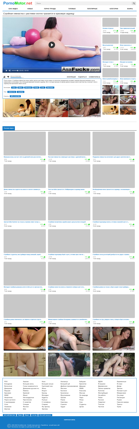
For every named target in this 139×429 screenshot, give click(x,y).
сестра (34, 415)
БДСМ (100, 381)
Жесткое (64, 388)
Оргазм (63, 397)
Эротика (45, 409)
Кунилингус (65, 393)
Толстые (101, 404)
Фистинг (26, 406)
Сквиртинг (101, 402)
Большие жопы (28, 384)
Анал (14, 87)
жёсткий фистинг (9, 415)
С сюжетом (27, 402)
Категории (114, 9)
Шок (24, 409)
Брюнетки (82, 384)
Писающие (121, 397)
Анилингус (64, 381)
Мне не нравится (8, 76)
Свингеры (64, 402)
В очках (119, 384)
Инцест (44, 391)
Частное (101, 406)
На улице (120, 395)
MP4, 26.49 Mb (15, 96)
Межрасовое (121, 393)
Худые (63, 406)
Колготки (101, 391)
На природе (83, 395)
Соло (6, 404)
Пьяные (44, 400)
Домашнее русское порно (32, 388)
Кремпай (26, 393)
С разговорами (9, 402)
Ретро (81, 400)
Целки (81, 406)
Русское (101, 400)
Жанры (130, 9)
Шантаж (7, 409)
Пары (81, 397)
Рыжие (119, 400)
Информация (71, 77)
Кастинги (64, 391)
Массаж (82, 393)
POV (5, 381)
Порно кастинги (9, 400)
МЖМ (6, 395)
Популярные (92, 9)
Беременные (121, 381)
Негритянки (8, 397)
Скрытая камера (123, 402)
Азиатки (26, 381)
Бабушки (82, 381)
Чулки (119, 406)
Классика (82, 391)
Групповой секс (47, 386)
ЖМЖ (81, 388)
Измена (25, 391)
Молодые (28, 87)
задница (20, 92)
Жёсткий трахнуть (45, 415)
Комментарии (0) (94, 77)
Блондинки (8, 384)
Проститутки (27, 400)
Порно (20, 415)
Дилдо (119, 386)
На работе (102, 395)
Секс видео (13, 9)
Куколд (44, 393)
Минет (20, 87)
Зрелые (119, 388)
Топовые (72, 9)
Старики (45, 404)
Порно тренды (50, 9)
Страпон (64, 404)
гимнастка (11, 92)
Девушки (82, 386)
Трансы (119, 404)
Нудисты (45, 397)
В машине (101, 384)
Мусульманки (65, 395)
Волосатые (8, 386)
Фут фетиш (46, 406)
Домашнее (8, 388)
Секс (42, 87)
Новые (30, 9)
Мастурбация (103, 393)
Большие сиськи (47, 384)
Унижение (7, 406)
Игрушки (7, 391)
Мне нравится (4, 76)
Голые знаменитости (30, 386)
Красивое (50, 87)
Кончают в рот (122, 391)
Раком (36, 87)
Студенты (82, 404)
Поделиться (82, 77)
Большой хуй (65, 384)
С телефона (46, 402)
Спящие (26, 404)
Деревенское (102, 386)
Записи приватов (104, 388)
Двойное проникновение (69, 386)
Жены (44, 388)
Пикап (100, 397)
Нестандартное (28, 397)
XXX (39, 426)
